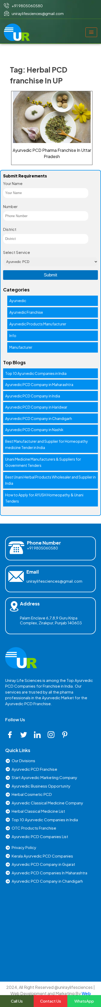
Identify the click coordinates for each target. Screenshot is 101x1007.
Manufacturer (20, 347)
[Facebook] (11, 735)
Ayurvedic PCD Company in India (32, 396)
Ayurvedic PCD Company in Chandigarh (38, 418)
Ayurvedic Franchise (26, 312)
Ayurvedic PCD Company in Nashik (34, 429)
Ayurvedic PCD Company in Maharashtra (39, 384)
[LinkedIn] (39, 735)
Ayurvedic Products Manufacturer (37, 324)
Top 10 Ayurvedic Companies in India (36, 373)
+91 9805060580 (42, 548)
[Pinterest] (66, 735)
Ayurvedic (17, 300)
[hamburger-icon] (91, 32)
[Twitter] (25, 735)
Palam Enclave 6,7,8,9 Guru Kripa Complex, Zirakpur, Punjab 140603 (51, 620)
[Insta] (53, 735)
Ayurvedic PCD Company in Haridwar (36, 407)
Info (12, 335)
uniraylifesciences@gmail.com (54, 581)
